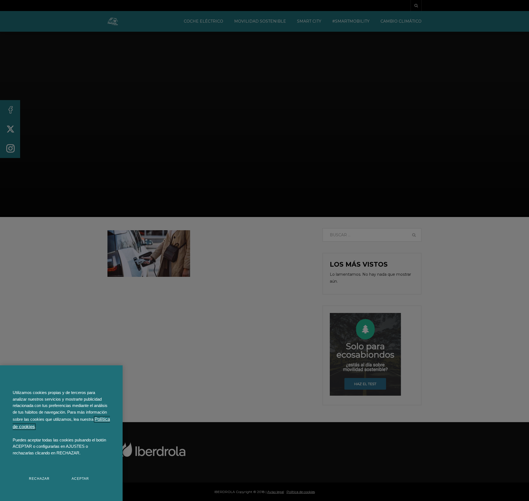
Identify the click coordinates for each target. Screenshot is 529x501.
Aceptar (80, 479)
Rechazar (39, 479)
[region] (61, 433)
